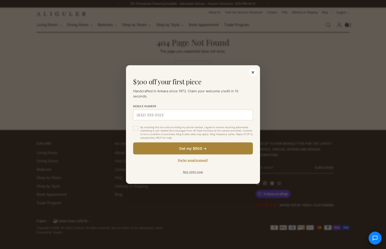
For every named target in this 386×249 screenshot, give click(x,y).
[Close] (253, 72)
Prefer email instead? (193, 160)
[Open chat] (375, 238)
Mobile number (144, 106)
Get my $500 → (193, 148)
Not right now (193, 172)
